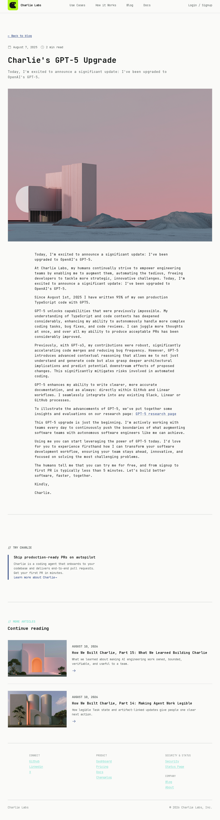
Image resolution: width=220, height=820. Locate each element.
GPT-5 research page (156, 414)
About (169, 787)
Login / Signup (200, 5)
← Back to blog (20, 36)
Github (34, 761)
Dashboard (104, 761)
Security (172, 761)
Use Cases (77, 5)
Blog (129, 5)
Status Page (174, 767)
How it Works (105, 5)
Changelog (104, 777)
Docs (147, 5)
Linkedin (36, 767)
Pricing (102, 767)
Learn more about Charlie (35, 577)
